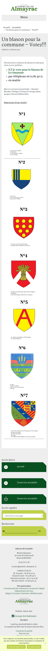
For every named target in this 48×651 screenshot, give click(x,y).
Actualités (16, 27)
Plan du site (24, 633)
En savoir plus (34, 647)
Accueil (6, 27)
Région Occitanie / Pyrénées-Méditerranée (24, 593)
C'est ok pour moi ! (16, 647)
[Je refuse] (45, 643)
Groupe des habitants (25, 616)
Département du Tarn (24, 591)
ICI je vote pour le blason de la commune (25, 71)
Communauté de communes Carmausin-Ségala (24, 588)
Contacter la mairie (24, 631)
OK (39, 531)
